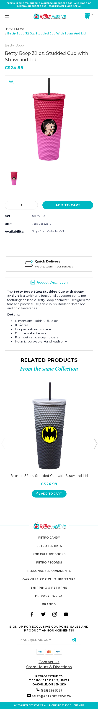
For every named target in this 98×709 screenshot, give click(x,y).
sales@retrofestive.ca (51, 696)
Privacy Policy (49, 595)
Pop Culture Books (49, 554)
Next (95, 443)
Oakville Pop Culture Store (49, 579)
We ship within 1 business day (54, 266)
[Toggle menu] (14, 15)
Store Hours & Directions (49, 667)
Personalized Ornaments (49, 571)
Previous (3, 443)
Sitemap (79, 705)
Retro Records (49, 562)
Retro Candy (49, 537)
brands (49, 604)
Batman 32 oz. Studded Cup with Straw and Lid (49, 476)
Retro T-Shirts (49, 546)
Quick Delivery (47, 261)
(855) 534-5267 (51, 690)
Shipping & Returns (49, 587)
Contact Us (49, 662)
